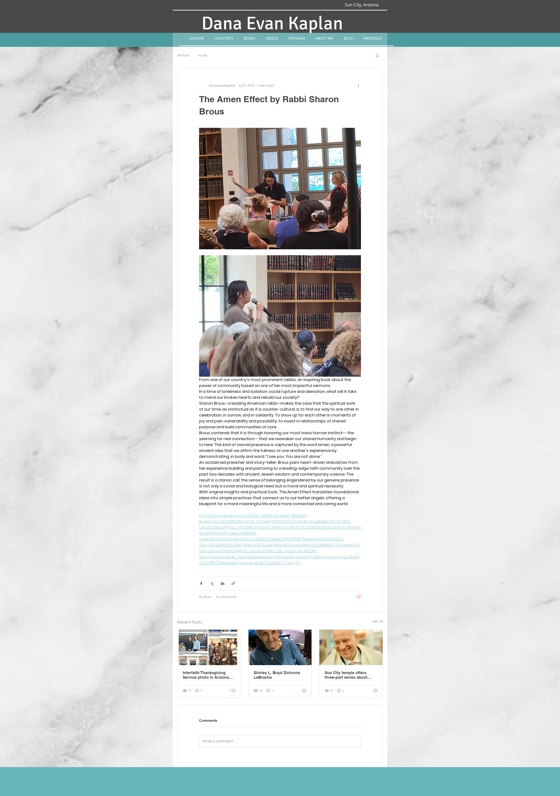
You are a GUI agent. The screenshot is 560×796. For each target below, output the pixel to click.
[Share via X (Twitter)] (212, 583)
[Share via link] (233, 583)
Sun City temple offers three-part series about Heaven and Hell (346, 675)
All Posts (183, 55)
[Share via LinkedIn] (222, 583)
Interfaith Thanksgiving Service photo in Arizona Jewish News (206, 675)
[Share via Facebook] (201, 583)
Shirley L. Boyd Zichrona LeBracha (277, 675)
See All (378, 621)
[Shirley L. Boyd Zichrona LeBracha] (280, 647)
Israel (202, 55)
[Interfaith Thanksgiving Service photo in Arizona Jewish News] (209, 647)
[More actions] (358, 85)
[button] (196, 38)
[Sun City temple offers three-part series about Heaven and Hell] (351, 647)
